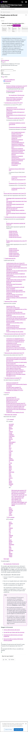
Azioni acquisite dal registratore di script (16, 405)
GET (10, 446)
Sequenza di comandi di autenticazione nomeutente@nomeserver (17, 141)
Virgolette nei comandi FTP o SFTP (14, 390)
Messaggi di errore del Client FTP (14, 372)
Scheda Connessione (14, 250)
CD (9, 430)
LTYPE (10, 463)
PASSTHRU (11, 472)
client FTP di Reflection (9, 79)
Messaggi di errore (10, 375)
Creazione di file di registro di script (15, 412)
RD (9, 479)
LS (9, 461)
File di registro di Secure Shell (13, 368)
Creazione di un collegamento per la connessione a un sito (15, 342)
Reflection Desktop (4, 29)
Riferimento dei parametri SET (18, 490)
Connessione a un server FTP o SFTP (14, 103)
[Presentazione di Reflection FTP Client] (2, 62)
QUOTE (11, 478)
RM (9, 552)
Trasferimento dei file (10, 258)
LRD (10, 457)
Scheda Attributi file (14, 235)
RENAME (11, 484)
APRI (10, 470)
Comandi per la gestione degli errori (15, 408)
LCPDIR (11, 451)
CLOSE (10, 433)
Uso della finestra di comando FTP (13, 378)
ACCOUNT (11, 424)
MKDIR (10, 541)
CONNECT (11, 434)
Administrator (25, 28)
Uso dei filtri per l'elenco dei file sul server (16, 318)
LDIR (10, 454)
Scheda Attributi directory (15, 237)
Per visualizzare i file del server (16, 95)
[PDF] (1, 652)
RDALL (10, 481)
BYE (10, 525)
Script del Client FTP (11, 397)
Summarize (17, 25)
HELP (10, 448)
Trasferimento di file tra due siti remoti (15, 279)
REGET (10, 482)
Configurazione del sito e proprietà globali (15, 217)
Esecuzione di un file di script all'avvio (15, 347)
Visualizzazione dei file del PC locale (15, 87)
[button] (14, 12)
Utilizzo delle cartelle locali (13, 307)
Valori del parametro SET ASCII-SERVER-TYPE (17, 498)
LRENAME (11, 460)
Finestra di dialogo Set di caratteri (14, 290)
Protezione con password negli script (15, 406)
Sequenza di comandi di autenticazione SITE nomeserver (17, 136)
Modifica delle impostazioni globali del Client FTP (15, 227)
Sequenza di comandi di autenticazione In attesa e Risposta (17, 153)
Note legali (6, 559)
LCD (10, 449)
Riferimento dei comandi (11, 414)
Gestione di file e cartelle (11, 301)
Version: (2, 20)
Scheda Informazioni (14, 256)
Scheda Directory (13, 251)
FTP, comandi (10, 419)
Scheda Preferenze (13, 234)
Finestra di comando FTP (12, 383)
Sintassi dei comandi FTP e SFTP (14, 389)
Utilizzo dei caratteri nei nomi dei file (15, 316)
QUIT (10, 476)
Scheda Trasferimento (14, 254)
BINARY (11, 428)
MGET (10, 467)
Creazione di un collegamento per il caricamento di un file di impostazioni (15, 339)
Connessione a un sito (11, 107)
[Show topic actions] (26, 15)
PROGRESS (11, 544)
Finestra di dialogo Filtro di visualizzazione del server (12, 326)
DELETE (11, 439)
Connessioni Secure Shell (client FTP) (17, 173)
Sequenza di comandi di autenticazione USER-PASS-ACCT (18, 145)
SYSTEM (11, 510)
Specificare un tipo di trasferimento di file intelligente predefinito (16, 271)
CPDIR (10, 437)
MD (10, 464)
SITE (10, 507)
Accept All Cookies (18, 729)
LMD (10, 455)
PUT (10, 473)
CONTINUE (11, 436)
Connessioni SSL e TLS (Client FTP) (17, 183)
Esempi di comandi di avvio (12, 346)
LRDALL (11, 458)
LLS (10, 534)
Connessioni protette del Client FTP (16, 118)
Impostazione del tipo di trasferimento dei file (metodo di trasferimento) (16, 265)
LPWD (10, 537)
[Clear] (2, 73)
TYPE (10, 513)
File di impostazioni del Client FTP (14, 97)
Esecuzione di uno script (12, 400)
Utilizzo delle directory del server (14, 312)
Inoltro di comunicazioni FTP (18, 179)
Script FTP (7, 392)
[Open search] (22, 2)
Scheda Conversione (14, 253)
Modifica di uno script (11, 402)
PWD (10, 475)
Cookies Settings (8, 729)
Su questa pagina (10, 92)
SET (11, 485)
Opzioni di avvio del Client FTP (13, 344)
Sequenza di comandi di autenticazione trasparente (18, 149)
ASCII (10, 427)
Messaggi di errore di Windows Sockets (15, 374)
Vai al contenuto (5, 60)
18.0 (9, 28)
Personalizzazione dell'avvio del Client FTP (15, 334)
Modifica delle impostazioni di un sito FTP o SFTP (16, 245)
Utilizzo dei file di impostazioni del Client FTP (15, 193)
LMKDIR (11, 535)
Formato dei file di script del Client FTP (15, 403)
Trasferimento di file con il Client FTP (15, 263)
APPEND (11, 425)
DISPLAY (11, 443)
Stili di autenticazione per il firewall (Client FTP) (18, 132)
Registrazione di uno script (12, 399)
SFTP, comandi (10, 517)
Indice (5, 76)
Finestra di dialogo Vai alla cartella (14, 331)
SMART (10, 509)
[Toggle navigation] (26, 2)
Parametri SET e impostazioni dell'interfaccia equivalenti (18, 492)
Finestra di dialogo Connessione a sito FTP (16, 86)
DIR (10, 440)
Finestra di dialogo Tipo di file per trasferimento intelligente (14, 295)
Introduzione (8, 81)
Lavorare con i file (10, 306)
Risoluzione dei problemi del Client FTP (14, 353)
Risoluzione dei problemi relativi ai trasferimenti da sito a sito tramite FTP (15, 370)
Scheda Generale (13, 231)
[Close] (25, 723)
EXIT (10, 445)
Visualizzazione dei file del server (15, 89)
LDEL (10, 452)
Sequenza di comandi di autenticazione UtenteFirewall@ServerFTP (18, 157)
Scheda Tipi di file (13, 232)
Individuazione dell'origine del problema (16, 357)
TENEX (10, 512)
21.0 (19, 28)
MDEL (10, 466)
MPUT (10, 469)
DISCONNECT (12, 442)
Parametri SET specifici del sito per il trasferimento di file (19, 495)
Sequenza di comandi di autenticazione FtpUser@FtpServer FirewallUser (17, 163)
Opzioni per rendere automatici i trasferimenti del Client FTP (14, 99)
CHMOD (11, 431)
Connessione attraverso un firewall (17, 127)
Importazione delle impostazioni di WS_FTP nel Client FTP (14, 208)
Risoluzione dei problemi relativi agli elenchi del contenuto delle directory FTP (16, 366)
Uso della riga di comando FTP (13, 387)
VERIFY (10, 515)
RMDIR (10, 553)
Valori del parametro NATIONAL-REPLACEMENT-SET (19, 501)
